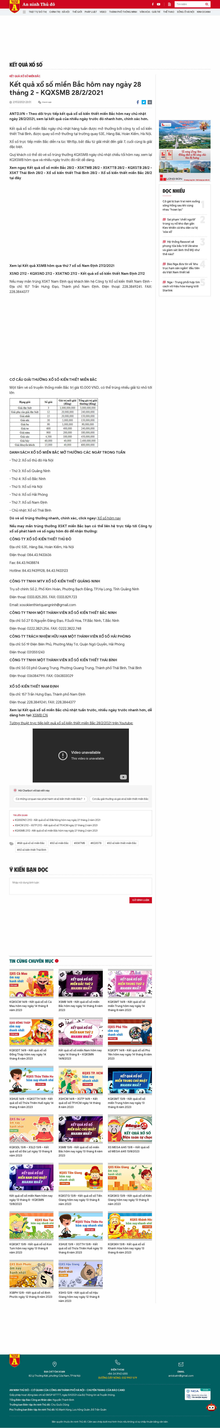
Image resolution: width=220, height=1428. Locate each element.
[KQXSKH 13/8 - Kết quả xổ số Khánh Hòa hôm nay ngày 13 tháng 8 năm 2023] (130, 1226)
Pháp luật (91, 11)
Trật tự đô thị (38, 11)
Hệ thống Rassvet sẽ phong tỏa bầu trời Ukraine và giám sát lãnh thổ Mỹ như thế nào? (181, 248)
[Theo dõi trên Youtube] (159, 4)
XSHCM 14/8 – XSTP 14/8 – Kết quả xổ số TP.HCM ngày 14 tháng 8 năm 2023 (80, 1103)
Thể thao (168, 11)
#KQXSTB (96, 843)
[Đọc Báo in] (171, 4)
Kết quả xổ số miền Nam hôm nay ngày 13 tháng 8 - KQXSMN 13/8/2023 (31, 1200)
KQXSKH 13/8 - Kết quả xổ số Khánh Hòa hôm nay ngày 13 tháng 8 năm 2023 (126, 1248)
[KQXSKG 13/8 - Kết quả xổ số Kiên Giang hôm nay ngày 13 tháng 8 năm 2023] (130, 1177)
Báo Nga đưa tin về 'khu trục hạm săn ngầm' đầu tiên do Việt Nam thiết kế (181, 268)
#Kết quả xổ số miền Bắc (31, 843)
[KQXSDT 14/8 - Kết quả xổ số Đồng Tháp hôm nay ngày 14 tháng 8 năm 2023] (31, 1032)
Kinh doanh (204, 11)
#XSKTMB (79, 843)
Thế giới (77, 11)
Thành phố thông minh (123, 11)
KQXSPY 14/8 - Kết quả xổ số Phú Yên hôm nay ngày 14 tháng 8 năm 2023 (130, 1054)
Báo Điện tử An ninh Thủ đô (14, 6)
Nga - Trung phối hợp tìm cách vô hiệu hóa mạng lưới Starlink (181, 286)
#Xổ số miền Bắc (59, 843)
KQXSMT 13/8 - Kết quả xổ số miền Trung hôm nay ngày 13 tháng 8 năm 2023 (126, 1103)
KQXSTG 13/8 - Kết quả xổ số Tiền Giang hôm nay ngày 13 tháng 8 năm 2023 (80, 1200)
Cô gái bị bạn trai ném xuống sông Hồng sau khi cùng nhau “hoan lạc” (181, 205)
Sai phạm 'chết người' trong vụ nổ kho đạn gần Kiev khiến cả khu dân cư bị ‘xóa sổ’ (180, 226)
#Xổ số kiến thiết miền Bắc (121, 843)
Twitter (144, 102)
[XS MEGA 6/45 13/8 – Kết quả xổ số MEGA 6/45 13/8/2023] (130, 1129)
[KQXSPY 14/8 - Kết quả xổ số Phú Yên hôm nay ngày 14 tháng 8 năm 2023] (130, 1032)
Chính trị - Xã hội (59, 11)
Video (103, 11)
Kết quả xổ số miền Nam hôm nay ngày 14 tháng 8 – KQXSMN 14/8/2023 (80, 1054)
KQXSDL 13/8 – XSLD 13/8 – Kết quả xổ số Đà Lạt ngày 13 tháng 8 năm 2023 (30, 1151)
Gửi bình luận (140, 900)
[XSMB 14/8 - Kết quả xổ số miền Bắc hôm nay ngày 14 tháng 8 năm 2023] (81, 983)
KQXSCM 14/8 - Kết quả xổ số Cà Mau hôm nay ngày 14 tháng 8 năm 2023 (30, 1006)
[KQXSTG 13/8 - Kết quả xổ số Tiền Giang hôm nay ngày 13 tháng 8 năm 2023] (81, 1177)
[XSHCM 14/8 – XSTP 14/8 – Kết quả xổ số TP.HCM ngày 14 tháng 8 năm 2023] (81, 1080)
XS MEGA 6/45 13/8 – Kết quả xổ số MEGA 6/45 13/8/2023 (128, 1149)
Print (150, 102)
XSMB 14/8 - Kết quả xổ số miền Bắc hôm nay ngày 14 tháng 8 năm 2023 (81, 1006)
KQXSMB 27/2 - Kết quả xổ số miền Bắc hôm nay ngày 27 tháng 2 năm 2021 (56, 830)
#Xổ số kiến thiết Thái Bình (31, 849)
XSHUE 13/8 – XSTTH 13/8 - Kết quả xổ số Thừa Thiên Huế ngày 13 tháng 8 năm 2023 (80, 1248)
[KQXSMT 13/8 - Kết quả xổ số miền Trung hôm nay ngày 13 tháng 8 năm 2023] (130, 1080)
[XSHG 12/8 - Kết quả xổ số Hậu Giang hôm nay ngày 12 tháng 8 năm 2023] (81, 1274)
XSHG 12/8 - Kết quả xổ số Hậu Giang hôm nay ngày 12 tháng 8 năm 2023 (79, 1297)
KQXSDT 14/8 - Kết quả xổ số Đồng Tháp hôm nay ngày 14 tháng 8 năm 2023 (27, 1054)
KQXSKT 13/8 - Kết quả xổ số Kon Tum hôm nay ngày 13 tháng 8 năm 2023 (30, 1248)
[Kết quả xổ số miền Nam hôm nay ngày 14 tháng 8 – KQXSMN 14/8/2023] (81, 1032)
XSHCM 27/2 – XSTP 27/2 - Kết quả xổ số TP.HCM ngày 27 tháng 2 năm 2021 (56, 825)
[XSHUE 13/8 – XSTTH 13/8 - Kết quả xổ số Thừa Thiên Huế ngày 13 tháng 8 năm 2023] (81, 1226)
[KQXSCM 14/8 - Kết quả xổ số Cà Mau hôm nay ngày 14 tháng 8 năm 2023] (31, 983)
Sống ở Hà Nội (185, 11)
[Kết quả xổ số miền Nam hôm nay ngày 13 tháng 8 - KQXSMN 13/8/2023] (31, 1177)
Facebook (138, 102)
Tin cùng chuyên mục (31, 960)
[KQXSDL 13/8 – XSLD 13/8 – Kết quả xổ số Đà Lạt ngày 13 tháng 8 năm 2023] (31, 1129)
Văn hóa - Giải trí (150, 11)
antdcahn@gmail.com (181, 1375)
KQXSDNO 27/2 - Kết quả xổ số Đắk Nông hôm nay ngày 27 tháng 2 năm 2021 (57, 820)
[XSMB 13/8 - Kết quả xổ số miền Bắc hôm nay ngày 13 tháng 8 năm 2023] (81, 1129)
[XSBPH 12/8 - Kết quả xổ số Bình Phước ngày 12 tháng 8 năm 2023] (31, 1274)
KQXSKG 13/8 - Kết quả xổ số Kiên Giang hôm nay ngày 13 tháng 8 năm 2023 (130, 1200)
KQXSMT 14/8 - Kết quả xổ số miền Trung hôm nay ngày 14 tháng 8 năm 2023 (126, 1006)
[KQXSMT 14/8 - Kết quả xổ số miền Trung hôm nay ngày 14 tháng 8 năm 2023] (130, 983)
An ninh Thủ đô (39, 4)
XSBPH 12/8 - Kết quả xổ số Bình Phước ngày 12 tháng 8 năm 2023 (30, 1295)
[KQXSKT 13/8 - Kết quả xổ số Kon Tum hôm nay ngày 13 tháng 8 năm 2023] (31, 1226)
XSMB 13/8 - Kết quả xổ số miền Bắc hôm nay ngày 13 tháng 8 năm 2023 (80, 1151)
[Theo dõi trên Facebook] (154, 4)
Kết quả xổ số (25, 64)
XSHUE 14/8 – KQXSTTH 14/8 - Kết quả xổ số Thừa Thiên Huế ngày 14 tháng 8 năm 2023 (31, 1103)
